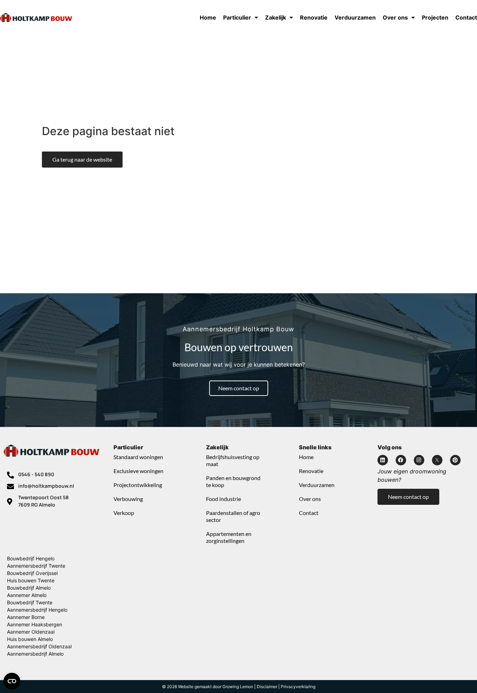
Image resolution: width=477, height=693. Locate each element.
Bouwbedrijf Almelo (29, 588)
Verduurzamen (355, 17)
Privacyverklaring (298, 686)
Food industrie (223, 498)
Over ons (395, 17)
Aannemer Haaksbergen (34, 624)
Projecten (435, 17)
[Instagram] (419, 460)
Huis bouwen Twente (30, 580)
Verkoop (123, 512)
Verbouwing (128, 498)
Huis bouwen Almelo (30, 639)
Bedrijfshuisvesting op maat (232, 460)
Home (208, 17)
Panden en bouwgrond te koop (233, 481)
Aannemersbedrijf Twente (36, 566)
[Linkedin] (382, 460)
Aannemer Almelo (26, 595)
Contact (466, 17)
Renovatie (314, 17)
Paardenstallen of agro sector (233, 516)
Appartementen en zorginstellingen (228, 537)
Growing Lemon (237, 686)
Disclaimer (267, 686)
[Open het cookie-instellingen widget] (11, 681)
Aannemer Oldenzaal (30, 632)
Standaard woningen (138, 457)
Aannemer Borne (26, 617)
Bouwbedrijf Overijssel (32, 573)
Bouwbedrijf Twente (29, 602)
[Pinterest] (455, 460)
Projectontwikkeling (137, 484)
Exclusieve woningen (138, 470)
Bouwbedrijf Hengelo (30, 558)
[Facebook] (401, 460)
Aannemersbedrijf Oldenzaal (39, 646)
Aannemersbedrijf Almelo (35, 654)
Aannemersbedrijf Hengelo (37, 610)
